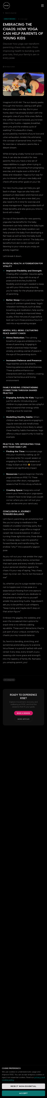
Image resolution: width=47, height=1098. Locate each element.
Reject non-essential (23, 1086)
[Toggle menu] (42, 5)
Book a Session (23, 713)
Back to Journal (10, 13)
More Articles (24, 719)
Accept (23, 1093)
